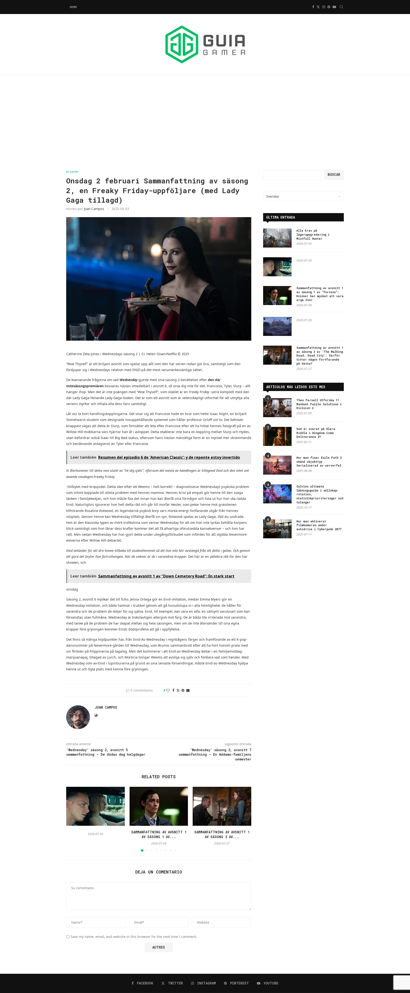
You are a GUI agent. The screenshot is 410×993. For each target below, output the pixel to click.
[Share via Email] (188, 690)
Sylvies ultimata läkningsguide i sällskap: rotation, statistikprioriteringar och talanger (319, 494)
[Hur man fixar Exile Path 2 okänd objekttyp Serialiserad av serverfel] (277, 465)
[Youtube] (334, 7)
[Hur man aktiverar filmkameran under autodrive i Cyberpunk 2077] (277, 528)
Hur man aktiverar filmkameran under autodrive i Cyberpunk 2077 (318, 525)
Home (73, 7)
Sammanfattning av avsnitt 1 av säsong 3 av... (222, 834)
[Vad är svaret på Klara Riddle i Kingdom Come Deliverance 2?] (277, 436)
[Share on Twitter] (178, 690)
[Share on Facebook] (173, 690)
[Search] (341, 7)
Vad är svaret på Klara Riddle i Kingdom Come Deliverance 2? (315, 433)
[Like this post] (168, 690)
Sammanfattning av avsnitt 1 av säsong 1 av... (158, 834)
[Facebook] (313, 7)
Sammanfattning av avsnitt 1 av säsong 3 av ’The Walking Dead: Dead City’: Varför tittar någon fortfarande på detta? (319, 355)
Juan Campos (94, 208)
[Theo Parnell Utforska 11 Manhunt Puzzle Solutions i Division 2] (277, 407)
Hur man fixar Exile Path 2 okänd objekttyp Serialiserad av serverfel (319, 462)
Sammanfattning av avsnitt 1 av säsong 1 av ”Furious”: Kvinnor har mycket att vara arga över (320, 294)
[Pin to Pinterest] (183, 690)
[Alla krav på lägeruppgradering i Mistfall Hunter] (277, 238)
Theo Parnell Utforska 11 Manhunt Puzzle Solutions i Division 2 (319, 404)
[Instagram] (323, 7)
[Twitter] (318, 7)
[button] (73, 819)
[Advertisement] (205, 122)
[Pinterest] (328, 7)
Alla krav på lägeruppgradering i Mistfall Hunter (313, 234)
